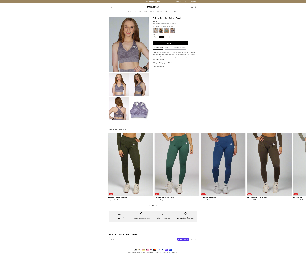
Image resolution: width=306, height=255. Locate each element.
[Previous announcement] (136, 1)
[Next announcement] (170, 1)
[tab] (158, 48)
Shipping (162, 23)
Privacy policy (158, 252)
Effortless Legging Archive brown (257, 197)
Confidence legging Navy (208, 197)
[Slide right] (156, 205)
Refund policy (150, 252)
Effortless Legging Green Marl (117, 197)
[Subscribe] (136, 239)
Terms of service (166, 252)
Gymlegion (134, 252)
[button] (111, 7)
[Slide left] (149, 205)
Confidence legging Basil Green (164, 197)
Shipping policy (174, 252)
